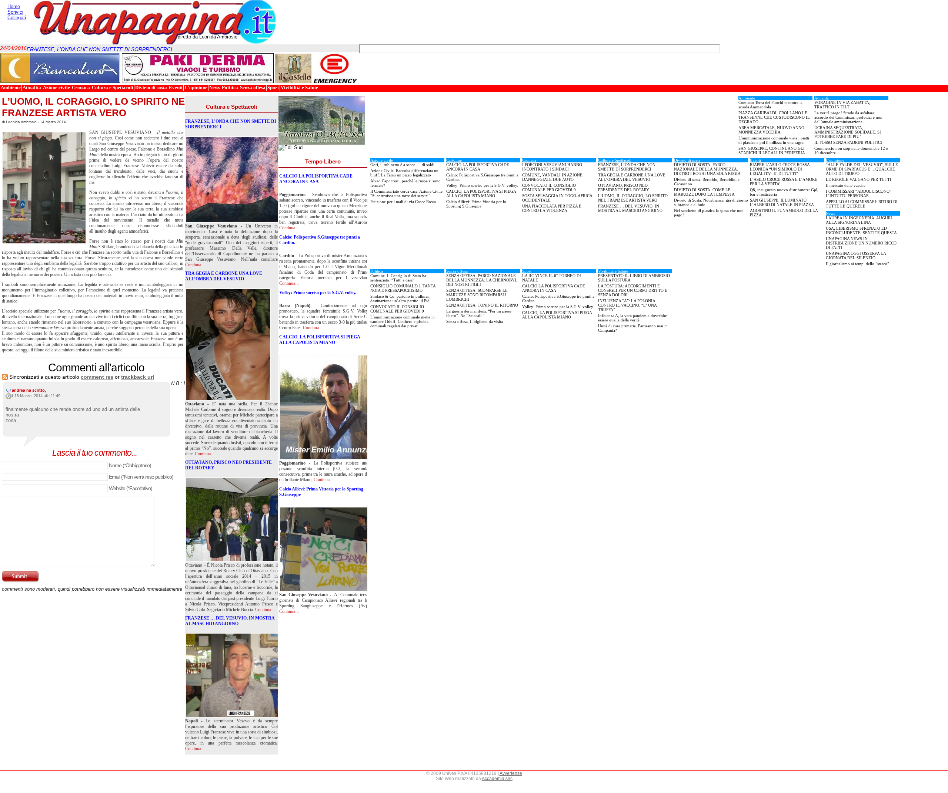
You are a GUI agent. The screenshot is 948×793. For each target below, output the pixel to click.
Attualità (32, 87)
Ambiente (11, 87)
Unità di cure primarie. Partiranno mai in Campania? (633, 328)
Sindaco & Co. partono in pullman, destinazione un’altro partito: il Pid (400, 298)
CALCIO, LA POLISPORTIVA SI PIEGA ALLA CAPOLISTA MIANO (319, 339)
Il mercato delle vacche (845, 185)
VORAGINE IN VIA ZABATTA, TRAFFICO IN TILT (842, 104)
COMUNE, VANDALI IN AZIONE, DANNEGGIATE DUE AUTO (553, 177)
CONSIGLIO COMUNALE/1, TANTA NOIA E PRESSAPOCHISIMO (403, 288)
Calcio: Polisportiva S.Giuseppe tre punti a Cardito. (319, 239)
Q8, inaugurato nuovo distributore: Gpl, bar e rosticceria (784, 192)
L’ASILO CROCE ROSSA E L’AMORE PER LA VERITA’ (783, 181)
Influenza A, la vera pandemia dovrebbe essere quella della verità (632, 317)
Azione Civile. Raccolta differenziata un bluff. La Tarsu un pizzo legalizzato (404, 172)
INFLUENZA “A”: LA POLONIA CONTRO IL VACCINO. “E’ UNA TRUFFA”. (627, 305)
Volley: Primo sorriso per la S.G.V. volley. (317, 292)
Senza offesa (253, 87)
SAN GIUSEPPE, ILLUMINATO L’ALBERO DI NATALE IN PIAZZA (782, 202)
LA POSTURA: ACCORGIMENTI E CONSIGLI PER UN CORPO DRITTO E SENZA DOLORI (632, 290)
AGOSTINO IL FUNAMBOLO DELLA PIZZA (784, 212)
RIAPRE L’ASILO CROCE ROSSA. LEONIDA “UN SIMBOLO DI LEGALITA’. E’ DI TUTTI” (780, 169)
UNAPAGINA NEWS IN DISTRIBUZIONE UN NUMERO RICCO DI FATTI (861, 243)
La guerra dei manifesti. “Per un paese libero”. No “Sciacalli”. (478, 313)
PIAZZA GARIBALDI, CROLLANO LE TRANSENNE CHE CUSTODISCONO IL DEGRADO (774, 117)
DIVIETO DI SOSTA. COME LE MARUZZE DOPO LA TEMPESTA (704, 192)
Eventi (176, 87)
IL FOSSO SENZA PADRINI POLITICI (848, 142)
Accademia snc (497, 778)
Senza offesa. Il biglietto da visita (474, 321)
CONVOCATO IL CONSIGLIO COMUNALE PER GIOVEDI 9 (549, 187)
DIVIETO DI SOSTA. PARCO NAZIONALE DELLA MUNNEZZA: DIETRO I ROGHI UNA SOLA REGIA (707, 169)
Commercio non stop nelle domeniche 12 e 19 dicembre (851, 150)
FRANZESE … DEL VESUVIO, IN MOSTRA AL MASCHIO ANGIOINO (229, 620)
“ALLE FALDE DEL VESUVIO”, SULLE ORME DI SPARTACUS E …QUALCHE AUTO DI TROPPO (862, 169)
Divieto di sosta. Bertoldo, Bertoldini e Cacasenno (707, 181)
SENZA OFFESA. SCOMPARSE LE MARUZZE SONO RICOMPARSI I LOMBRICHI (477, 294)
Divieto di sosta (151, 87)
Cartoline (454, 160)
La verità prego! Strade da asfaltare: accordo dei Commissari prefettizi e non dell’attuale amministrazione (848, 117)
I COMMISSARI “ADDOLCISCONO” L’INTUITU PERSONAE (858, 193)
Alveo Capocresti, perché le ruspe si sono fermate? (405, 183)
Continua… (195, 264)
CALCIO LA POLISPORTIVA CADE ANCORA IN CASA (316, 178)
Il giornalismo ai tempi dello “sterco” (857, 263)
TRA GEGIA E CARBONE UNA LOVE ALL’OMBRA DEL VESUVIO (223, 276)
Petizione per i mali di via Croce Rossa (403, 201)
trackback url (137, 377)
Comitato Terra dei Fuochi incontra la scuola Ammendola (770, 104)
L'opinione (195, 87)
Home (13, 6)
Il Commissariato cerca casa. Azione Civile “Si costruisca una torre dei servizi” (406, 193)
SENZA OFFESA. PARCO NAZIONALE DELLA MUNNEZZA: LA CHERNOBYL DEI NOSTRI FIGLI (481, 280)
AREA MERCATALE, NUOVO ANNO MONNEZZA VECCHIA (771, 129)
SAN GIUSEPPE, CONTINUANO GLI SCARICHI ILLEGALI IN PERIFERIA (771, 150)
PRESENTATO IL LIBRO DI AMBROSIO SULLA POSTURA (634, 277)
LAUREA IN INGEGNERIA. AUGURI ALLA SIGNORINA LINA (859, 220)
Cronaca (81, 87)
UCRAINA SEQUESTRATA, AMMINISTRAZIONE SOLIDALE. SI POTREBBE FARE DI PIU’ (847, 132)
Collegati (16, 17)
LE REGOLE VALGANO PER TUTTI (858, 179)
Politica (230, 87)
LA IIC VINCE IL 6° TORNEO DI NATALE (551, 277)
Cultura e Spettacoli (112, 87)
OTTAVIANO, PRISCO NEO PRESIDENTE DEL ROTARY (228, 465)
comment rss (97, 377)
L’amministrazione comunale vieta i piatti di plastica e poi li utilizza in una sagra (773, 140)
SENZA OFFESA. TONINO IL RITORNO (482, 305)
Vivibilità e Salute (299, 87)
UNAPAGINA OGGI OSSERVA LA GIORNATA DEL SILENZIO (856, 255)
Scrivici (15, 12)
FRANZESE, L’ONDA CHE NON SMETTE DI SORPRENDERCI (99, 45)
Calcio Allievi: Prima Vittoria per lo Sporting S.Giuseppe (321, 491)
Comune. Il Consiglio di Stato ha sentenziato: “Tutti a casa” (398, 277)
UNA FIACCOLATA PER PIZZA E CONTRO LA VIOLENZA (551, 208)
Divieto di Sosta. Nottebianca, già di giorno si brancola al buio (711, 202)
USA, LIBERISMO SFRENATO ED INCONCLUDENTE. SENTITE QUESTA (861, 230)
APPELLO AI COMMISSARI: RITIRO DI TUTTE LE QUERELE (862, 203)
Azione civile (56, 87)
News (214, 87)
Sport (273, 87)
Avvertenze (511, 773)
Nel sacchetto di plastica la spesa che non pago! (709, 212)
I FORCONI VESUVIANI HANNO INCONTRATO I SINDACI (552, 166)
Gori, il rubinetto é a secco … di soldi (402, 164)
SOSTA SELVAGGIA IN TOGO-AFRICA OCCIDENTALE (557, 197)
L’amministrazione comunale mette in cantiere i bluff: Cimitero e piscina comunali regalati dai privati (402, 321)
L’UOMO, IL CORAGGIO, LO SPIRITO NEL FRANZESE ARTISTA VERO (96, 107)
